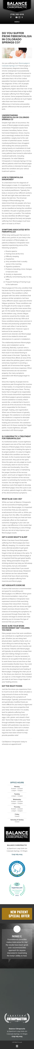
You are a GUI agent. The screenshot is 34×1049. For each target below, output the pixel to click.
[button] (17, 914)
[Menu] (17, 1046)
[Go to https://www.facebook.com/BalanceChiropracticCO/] (11, 17)
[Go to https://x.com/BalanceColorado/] (14, 17)
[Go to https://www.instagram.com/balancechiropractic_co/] (19, 17)
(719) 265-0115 (17, 14)
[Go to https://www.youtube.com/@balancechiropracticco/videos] (16, 17)
